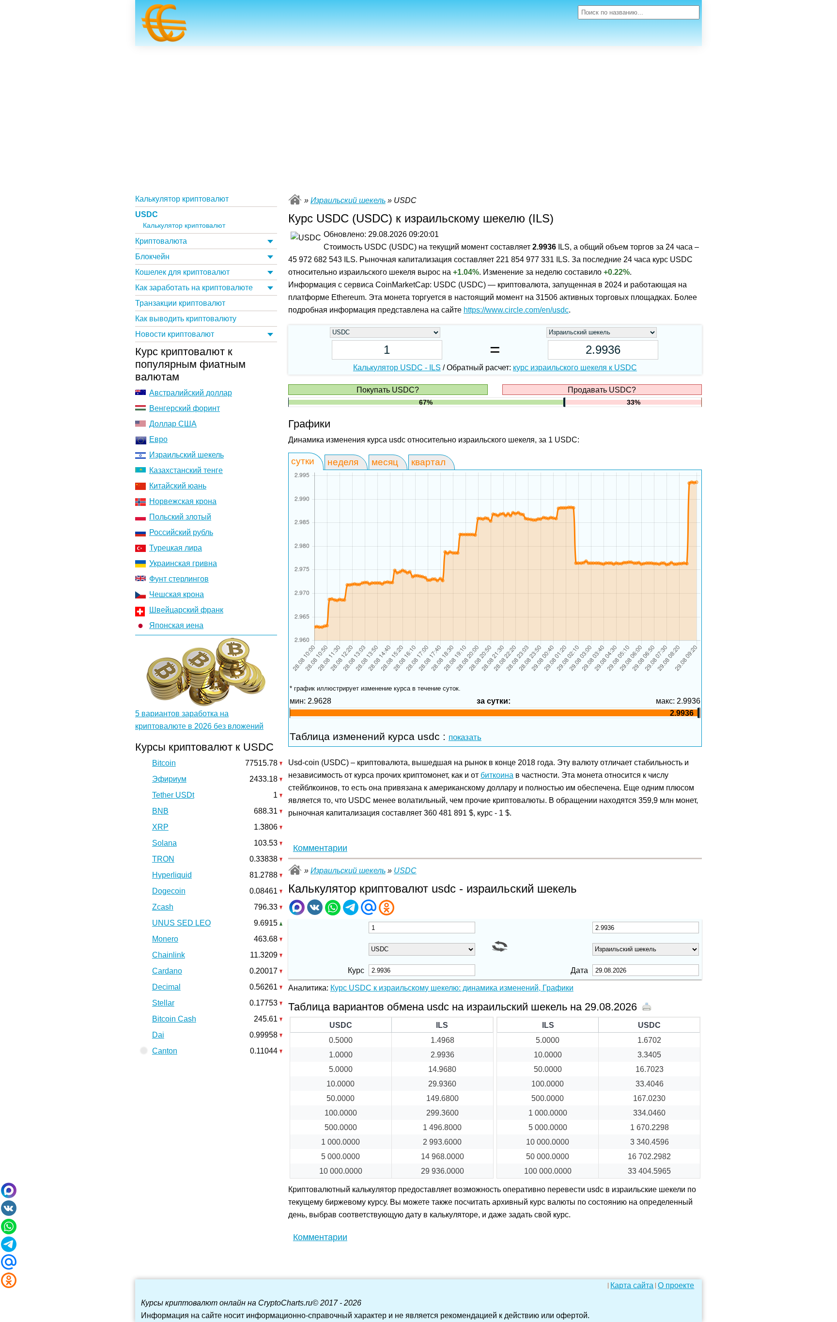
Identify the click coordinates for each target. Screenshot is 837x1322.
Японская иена (176, 625)
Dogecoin (169, 891)
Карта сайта (631, 1286)
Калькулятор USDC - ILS (397, 367)
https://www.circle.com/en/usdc (516, 310)
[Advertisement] (418, 119)
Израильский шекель (186, 455)
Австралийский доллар (190, 393)
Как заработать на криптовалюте (194, 287)
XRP (160, 827)
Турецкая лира (175, 548)
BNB (160, 811)
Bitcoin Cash (174, 1019)
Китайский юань (177, 486)
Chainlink (168, 955)
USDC (146, 214)
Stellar (163, 1003)
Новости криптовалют (174, 334)
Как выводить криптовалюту (185, 318)
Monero (165, 939)
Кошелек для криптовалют (182, 272)
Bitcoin (164, 763)
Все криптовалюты (295, 199)
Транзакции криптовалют (180, 303)
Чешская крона (176, 594)
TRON (163, 859)
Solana (164, 843)
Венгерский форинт (184, 408)
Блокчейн (152, 256)
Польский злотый (180, 517)
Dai (158, 1035)
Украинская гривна (183, 563)
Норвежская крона (183, 501)
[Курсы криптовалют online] (164, 25)
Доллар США (173, 424)
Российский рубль (181, 532)
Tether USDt (173, 795)
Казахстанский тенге (186, 470)
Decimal (166, 987)
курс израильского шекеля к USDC (575, 367)
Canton (164, 1051)
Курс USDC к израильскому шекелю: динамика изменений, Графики (452, 988)
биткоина (496, 775)
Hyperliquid (172, 875)
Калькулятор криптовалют (182, 199)
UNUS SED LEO (181, 923)
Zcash (162, 907)
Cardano (167, 971)
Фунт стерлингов (179, 579)
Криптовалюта (161, 241)
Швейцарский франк (186, 610)
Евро (158, 439)
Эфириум (169, 779)
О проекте (676, 1286)
